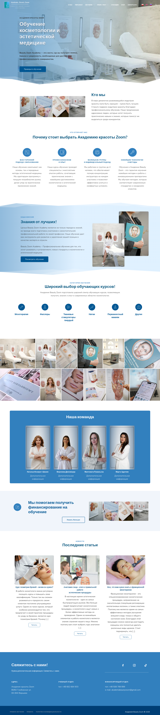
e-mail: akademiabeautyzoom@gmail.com (123, 690)
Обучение (88, 5)
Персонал (79, 5)
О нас (70, 5)
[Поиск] (156, 5)
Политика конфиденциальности (48, 712)
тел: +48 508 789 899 (115, 686)
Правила (30, 712)
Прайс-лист (101, 5)
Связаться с (132, 5)
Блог (123, 5)
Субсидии (115, 5)
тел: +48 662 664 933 (68, 686)
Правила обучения (17, 712)
